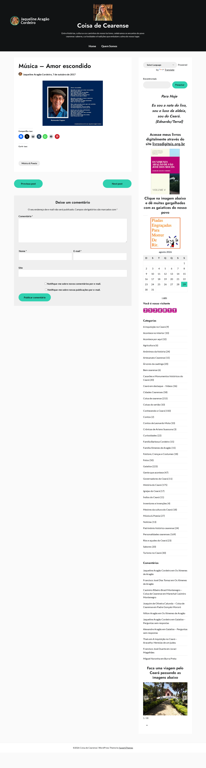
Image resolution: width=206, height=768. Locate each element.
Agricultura (149, 345)
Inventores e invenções (155, 503)
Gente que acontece (153, 472)
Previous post (28, 183)
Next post (117, 183)
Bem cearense (150, 370)
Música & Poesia (29, 163)
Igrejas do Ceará (151, 491)
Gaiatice (147, 466)
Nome (23, 251)
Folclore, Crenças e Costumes (158, 453)
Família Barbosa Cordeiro (156, 441)
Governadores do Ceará (155, 478)
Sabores (147, 546)
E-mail (77, 251)
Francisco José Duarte (154, 648)
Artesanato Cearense (154, 357)
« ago (164, 297)
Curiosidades (150, 435)
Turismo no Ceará (152, 552)
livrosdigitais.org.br (168, 143)
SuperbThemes (126, 747)
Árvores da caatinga (153, 363)
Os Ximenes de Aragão (173, 613)
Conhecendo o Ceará (154, 410)
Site (21, 267)
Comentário (26, 216)
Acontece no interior (153, 332)
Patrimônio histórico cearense (158, 528)
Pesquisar (179, 84)
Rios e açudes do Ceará (155, 540)
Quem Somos (109, 46)
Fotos (146, 460)
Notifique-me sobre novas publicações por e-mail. (74, 289)
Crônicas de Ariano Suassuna (158, 429)
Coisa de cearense (152, 398)
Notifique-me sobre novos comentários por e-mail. (74, 283)
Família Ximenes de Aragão (157, 447)
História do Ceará (152, 484)
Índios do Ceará (151, 497)
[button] (185, 698)
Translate (169, 69)
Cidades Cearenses (153, 392)
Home (92, 46)
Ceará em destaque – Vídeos (158, 386)
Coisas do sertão (151, 404)
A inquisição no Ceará (154, 326)
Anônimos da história (154, 351)
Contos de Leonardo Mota (156, 423)
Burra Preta (170, 658)
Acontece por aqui (152, 339)
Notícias (147, 521)
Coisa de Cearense (103, 25)
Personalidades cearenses (156, 534)
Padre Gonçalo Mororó (169, 607)
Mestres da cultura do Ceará (157, 509)
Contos (147, 416)
